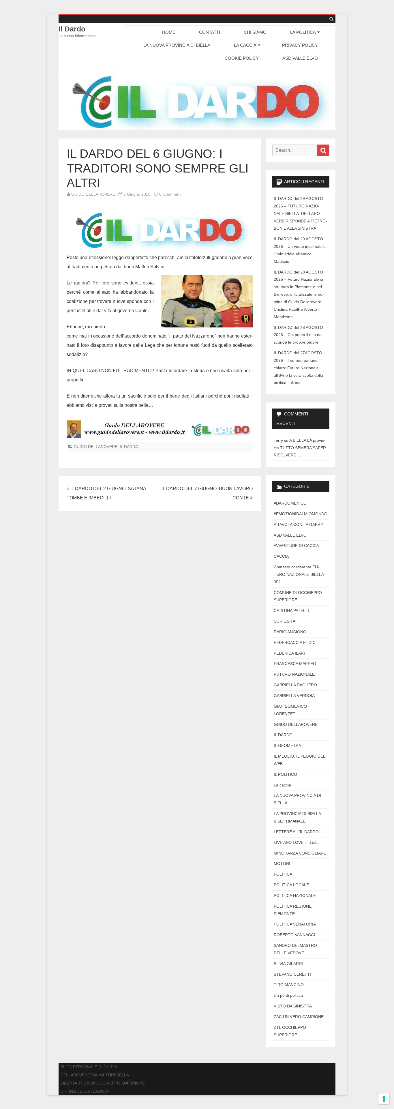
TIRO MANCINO (289, 984)
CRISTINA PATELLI (291, 610)
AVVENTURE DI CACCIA (296, 545)
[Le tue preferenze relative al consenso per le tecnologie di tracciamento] (383, 1098)
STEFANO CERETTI (292, 974)
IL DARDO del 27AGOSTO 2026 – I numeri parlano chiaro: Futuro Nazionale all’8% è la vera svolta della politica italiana (298, 368)
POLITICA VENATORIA (295, 924)
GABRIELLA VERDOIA (294, 695)
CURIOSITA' (285, 621)
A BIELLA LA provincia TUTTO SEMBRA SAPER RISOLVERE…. (300, 448)
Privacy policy (300, 45)
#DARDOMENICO (290, 503)
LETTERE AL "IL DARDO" (297, 831)
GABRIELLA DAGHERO (295, 685)
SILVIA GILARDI (288, 963)
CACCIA (281, 556)
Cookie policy (242, 58)
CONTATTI (209, 32)
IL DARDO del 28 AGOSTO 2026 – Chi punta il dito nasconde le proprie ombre (298, 335)
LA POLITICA (303, 32)
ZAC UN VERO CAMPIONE (299, 1016)
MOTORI (282, 863)
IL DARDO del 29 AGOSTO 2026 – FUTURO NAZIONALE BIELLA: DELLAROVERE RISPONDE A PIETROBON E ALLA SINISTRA (300, 213)
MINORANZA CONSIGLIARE (300, 853)
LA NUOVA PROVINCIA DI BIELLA (176, 45)
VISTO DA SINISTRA (293, 1006)
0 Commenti (170, 194)
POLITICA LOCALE (291, 885)
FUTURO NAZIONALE (294, 674)
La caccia (282, 785)
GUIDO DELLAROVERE (93, 194)
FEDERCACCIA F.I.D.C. (295, 642)
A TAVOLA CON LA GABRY (298, 524)
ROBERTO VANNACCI (294, 934)
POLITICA (283, 874)
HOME (168, 32)
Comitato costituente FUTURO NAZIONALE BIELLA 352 (299, 574)
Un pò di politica (288, 995)
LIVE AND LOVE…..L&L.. (296, 842)
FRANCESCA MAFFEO (295, 663)
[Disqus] (160, 595)
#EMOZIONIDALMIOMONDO (300, 514)
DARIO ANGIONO (290, 632)
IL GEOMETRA (287, 745)
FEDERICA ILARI (289, 653)
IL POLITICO (285, 774)
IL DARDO (129, 446)
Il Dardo (72, 29)
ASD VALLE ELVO (300, 58)
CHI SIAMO (255, 32)
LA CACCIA (245, 45)
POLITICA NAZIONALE (295, 895)
